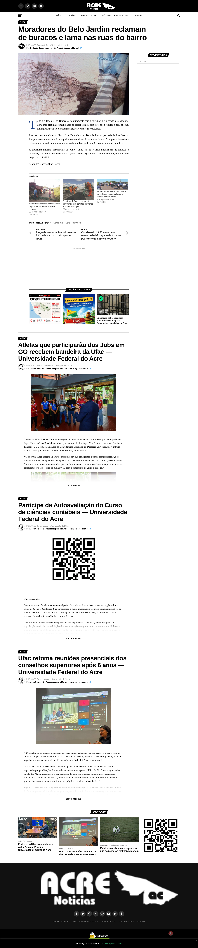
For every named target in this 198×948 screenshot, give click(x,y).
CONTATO (137, 15)
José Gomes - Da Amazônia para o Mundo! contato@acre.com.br (59, 368)
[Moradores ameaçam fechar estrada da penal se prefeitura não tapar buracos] (44, 190)
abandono (58, 223)
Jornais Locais (88, 15)
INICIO (56, 922)
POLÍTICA (73, 15)
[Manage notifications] (171, 933)
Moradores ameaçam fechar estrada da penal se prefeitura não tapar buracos (44, 206)
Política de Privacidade (85, 922)
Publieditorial (122, 15)
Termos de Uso (108, 922)
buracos (77, 223)
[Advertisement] (78, 267)
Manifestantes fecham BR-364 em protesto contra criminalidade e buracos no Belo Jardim (111, 194)
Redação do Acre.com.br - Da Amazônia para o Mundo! (54, 48)
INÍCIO (59, 15)
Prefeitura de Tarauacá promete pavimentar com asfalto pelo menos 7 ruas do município (78, 204)
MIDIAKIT (141, 922)
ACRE (68, 223)
